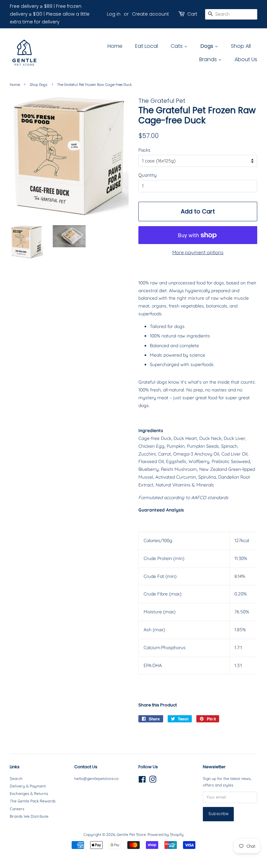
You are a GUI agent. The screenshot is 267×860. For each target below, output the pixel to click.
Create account (150, 14)
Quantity (147, 175)
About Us (245, 59)
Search (16, 778)
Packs (144, 150)
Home (114, 46)
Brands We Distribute (29, 816)
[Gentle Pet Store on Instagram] (152, 780)
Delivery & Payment (28, 786)
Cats (177, 46)
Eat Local (146, 46)
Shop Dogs (39, 84)
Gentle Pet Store (131, 834)
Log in (113, 14)
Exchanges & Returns (29, 793)
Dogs (207, 46)
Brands (208, 59)
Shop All (241, 46)
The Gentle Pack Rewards (33, 801)
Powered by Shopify (166, 834)
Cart (192, 14)
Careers (17, 808)
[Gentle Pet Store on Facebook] (142, 780)
